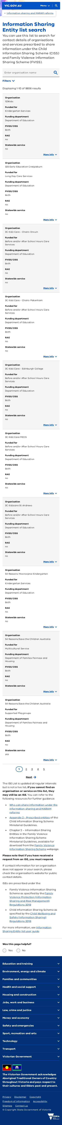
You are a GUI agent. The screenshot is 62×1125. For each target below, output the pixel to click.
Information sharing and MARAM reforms (30, 13)
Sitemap (7, 1105)
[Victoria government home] (53, 1116)
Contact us (21, 1105)
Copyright (35, 1096)
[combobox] (27, 72)
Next (29, 777)
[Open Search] (56, 5)
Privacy (7, 1096)
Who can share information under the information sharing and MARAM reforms (34, 808)
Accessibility (40, 1101)
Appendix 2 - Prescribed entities (30, 817)
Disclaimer (20, 1096)
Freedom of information (16, 1101)
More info (48, 154)
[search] (56, 73)
